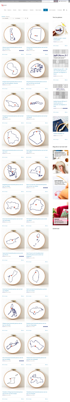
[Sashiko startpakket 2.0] (60, 124)
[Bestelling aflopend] (13, 18)
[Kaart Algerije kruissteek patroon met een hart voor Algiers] (37, 136)
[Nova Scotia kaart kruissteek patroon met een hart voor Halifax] (13, 344)
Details (23, 54)
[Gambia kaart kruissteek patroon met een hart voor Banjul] (37, 102)
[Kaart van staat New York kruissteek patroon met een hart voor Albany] (37, 171)
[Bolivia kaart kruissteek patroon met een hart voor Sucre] (13, 136)
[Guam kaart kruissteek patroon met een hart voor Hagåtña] (13, 275)
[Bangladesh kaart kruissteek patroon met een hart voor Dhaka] (13, 171)
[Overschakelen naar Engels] (55, 1)
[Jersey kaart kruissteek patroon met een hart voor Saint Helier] (13, 205)
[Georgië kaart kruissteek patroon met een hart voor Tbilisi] (13, 102)
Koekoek (3, 16)
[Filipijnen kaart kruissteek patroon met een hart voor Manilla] (13, 310)
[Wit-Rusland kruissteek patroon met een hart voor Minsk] (37, 205)
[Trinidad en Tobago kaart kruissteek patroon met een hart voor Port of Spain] (13, 378)
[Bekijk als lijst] (27, 18)
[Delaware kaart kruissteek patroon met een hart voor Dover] (13, 34)
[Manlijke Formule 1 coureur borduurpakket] (60, 28)
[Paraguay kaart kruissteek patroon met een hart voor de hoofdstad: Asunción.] (13, 68)
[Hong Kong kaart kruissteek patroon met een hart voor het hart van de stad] (37, 68)
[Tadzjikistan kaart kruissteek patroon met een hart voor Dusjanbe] (37, 378)
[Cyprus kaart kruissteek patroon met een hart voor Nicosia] (13, 239)
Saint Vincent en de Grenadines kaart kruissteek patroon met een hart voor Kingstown (34, 254)
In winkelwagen (5, 54)
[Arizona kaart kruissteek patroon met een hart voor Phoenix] (37, 34)
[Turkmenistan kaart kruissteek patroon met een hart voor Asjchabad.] (37, 344)
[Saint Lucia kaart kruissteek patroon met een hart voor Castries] (37, 275)
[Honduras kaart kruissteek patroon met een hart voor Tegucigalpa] (37, 310)
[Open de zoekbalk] (66, 9)
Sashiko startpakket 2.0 (59, 133)
